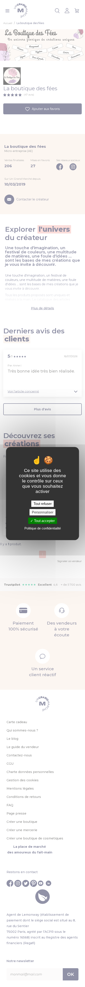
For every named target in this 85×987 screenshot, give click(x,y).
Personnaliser (42, 512)
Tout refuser (43, 503)
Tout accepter (44, 521)
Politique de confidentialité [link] (42, 528)
